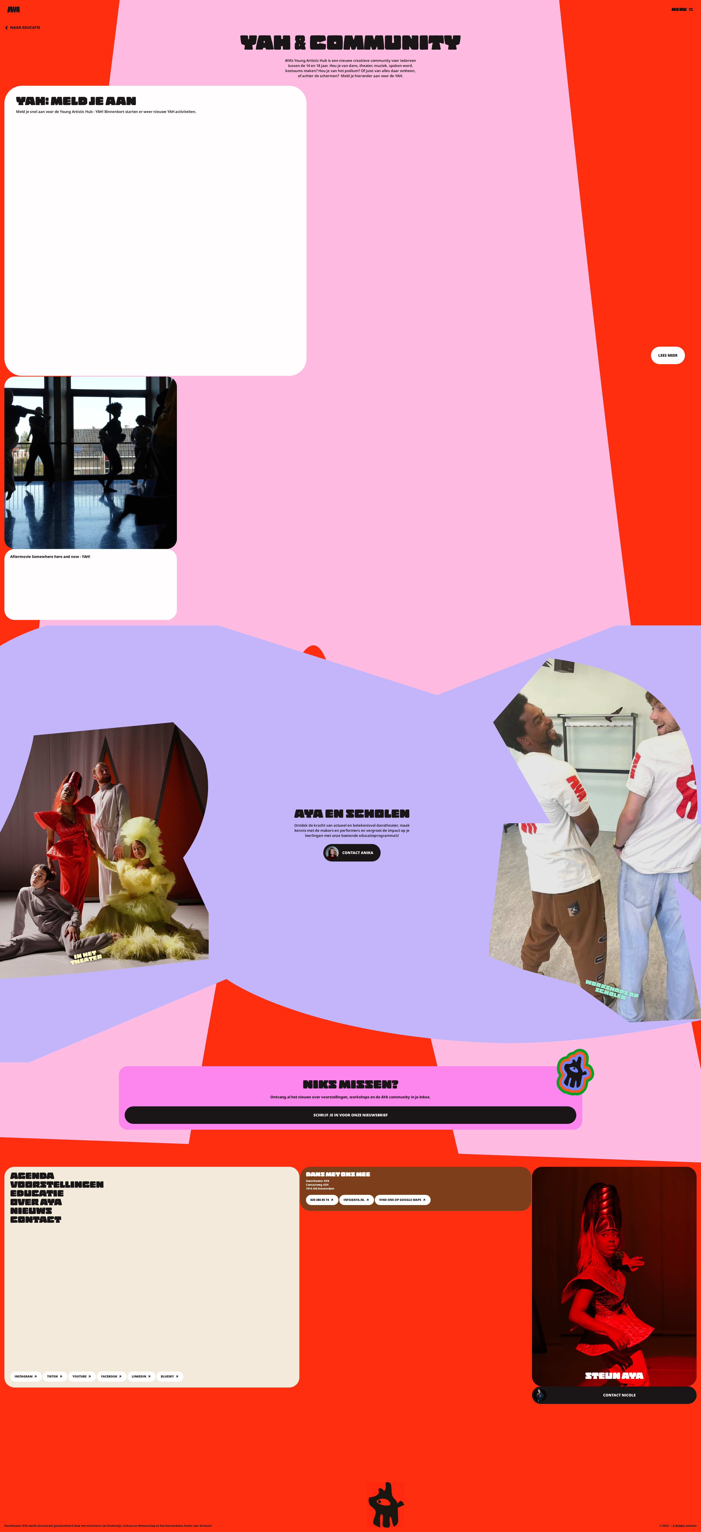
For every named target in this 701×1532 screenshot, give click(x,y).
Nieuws (31, 1212)
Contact (35, 1220)
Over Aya (36, 1203)
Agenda (32, 1177)
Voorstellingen (57, 1185)
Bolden (680, 1525)
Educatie (37, 1194)
